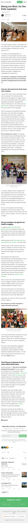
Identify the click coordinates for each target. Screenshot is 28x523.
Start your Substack (10, 516)
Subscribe (19, 2)
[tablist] (8, 458)
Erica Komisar (19, 375)
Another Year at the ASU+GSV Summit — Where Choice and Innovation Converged (10, 475)
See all (4, 492)
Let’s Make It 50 (6, 483)
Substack (7, 520)
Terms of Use (21, 439)
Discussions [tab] (12, 458)
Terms (18, 511)
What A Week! (4, 466)
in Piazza (20, 403)
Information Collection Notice (15, 440)
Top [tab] (3, 458)
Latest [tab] (6, 458)
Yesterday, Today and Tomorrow (7, 463)
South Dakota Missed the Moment (9, 485)
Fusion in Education (7, 473)
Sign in (25, 2)
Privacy (14, 511)
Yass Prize (24, 373)
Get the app (21, 516)
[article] (14, 465)
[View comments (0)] (9, 469)
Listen (24, 15)
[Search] (25, 458)
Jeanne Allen (8, 14)
